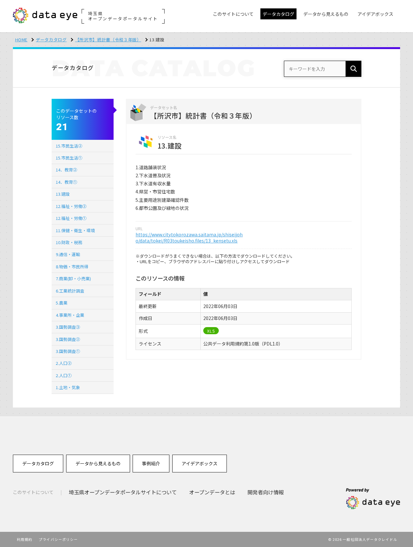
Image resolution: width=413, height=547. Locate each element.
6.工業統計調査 (70, 291)
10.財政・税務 (69, 242)
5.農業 (61, 303)
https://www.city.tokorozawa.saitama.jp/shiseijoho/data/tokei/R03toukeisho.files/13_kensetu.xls (189, 237)
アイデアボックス (199, 463)
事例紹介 (151, 463)
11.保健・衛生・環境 (75, 230)
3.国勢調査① (68, 351)
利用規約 (24, 539)
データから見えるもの (98, 463)
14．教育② (66, 170)
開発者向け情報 (265, 492)
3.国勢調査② (68, 339)
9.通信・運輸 (68, 254)
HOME (21, 39)
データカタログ (51, 39)
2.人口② (64, 363)
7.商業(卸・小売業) (73, 278)
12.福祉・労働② (71, 206)
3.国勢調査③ (68, 327)
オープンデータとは (212, 492)
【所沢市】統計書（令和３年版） (108, 39)
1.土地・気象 (68, 387)
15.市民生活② (69, 146)
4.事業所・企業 (70, 315)
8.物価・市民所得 (72, 266)
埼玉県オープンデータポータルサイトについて (123, 492)
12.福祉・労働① (71, 218)
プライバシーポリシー (58, 539)
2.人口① (64, 375)
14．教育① (66, 182)
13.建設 (63, 194)
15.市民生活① (69, 158)
